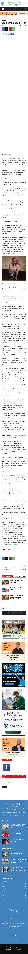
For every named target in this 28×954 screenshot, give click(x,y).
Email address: (5, 780)
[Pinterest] (10, 29)
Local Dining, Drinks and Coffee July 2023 (20, 568)
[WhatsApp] (13, 29)
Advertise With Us (10, 946)
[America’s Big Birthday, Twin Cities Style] (5, 841)
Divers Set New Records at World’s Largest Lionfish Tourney (8, 569)
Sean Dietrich (7, 154)
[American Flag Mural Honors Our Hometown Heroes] (5, 854)
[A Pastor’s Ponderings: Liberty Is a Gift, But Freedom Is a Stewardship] (5, 597)
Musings (7, 17)
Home (3, 17)
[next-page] (5, 603)
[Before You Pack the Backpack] (5, 582)
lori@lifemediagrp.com (17, 930)
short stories (8, 549)
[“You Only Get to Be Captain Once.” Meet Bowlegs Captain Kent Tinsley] (5, 826)
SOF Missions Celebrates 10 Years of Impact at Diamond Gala (18, 833)
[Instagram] (16, 940)
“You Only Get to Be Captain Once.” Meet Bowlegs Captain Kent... (18, 826)
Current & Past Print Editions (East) (13, 947)
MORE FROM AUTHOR (19, 576)
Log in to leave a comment (14, 613)
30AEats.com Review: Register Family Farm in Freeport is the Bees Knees (18, 861)
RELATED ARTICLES (7, 576)
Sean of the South (13, 544)
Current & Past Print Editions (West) (14, 949)
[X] (6, 29)
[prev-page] (3, 603)
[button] (2, 9)
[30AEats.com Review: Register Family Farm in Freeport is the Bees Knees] (5, 861)
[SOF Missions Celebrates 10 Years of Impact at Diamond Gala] (5, 834)
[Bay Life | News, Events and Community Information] (14, 3)
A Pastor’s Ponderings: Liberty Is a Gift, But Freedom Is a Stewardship (18, 597)
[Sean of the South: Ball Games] (5, 589)
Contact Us (18, 946)
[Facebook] (3, 29)
